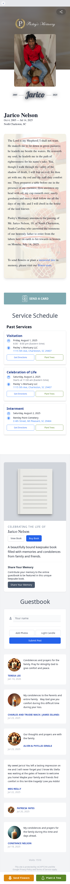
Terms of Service (43, 869)
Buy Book (34, 538)
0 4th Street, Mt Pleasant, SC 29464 (32, 421)
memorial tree (47, 260)
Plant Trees (49, 357)
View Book (16, 538)
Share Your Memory (21, 584)
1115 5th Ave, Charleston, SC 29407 (32, 350)
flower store (44, 265)
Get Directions (20, 357)
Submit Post (35, 640)
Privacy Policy (26, 869)
